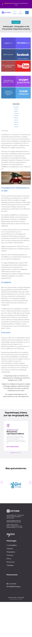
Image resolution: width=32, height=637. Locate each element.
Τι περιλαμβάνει (12, 545)
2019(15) (16, 124)
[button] (1, 482)
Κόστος (9, 558)
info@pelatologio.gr (14, 586)
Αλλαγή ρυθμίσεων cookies (16, 599)
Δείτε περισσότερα (12, 446)
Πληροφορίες (11, 552)
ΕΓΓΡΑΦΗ (14, 13)
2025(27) (16, 111)
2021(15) (16, 120)
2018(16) (16, 126)
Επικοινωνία (10, 562)
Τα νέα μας (10, 555)
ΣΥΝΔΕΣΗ (20, 13)
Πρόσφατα (16, 107)
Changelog (10, 565)
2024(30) (16, 113)
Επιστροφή (16, 22)
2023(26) (16, 115)
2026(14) (16, 109)
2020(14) (16, 122)
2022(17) (16, 118)
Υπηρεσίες (10, 548)
